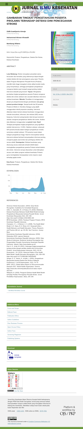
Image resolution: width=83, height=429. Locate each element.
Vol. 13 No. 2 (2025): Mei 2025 (30, 12)
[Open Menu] (7, 4)
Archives (15, 12)
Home (9, 12)
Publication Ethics (13, 316)
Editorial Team (12, 312)
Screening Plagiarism (14, 334)
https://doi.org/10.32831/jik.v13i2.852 (22, 52)
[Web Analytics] (10, 391)
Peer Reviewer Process (14, 323)
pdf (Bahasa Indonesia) (63, 69)
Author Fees (11, 331)
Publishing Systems (13, 338)
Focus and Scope (13, 308)
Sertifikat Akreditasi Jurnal (16, 290)
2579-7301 (43, 411)
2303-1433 (20, 411)
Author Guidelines (13, 319)
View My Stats (18, 391)
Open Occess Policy (13, 327)
